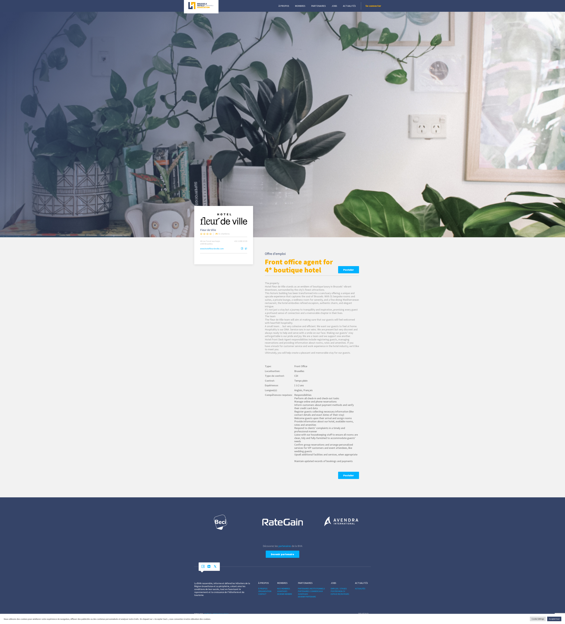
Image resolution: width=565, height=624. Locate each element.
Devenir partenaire (282, 554)
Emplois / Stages (339, 588)
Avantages (282, 591)
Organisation (264, 591)
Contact (262, 594)
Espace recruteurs (340, 594)
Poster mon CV (338, 591)
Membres (300, 5)
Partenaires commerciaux (310, 591)
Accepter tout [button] (554, 619)
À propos (284, 5)
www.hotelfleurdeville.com (212, 248)
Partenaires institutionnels (311, 588)
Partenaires (318, 5)
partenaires (285, 546)
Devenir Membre (284, 594)
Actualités (349, 5)
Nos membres (283, 588)
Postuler (348, 269)
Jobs (334, 5)
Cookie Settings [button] (538, 619)
